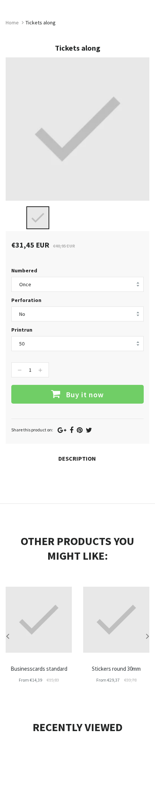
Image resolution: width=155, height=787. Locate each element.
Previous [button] (7, 635)
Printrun (21, 329)
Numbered (24, 270)
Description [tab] (77, 458)
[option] (37, 217)
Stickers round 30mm (116, 668)
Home (12, 22)
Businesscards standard (39, 668)
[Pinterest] (79, 430)
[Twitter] (89, 430)
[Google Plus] (62, 430)
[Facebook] (71, 430)
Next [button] (147, 635)
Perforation (26, 300)
